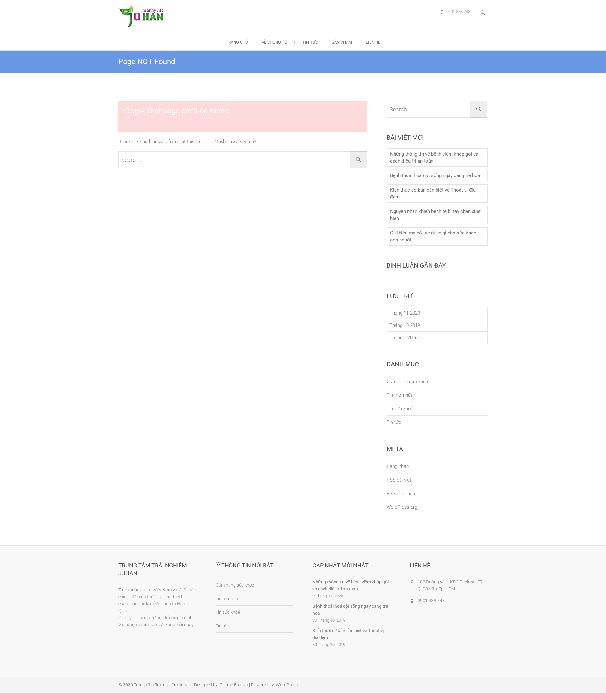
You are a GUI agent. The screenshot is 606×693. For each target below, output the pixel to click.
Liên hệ (373, 42)
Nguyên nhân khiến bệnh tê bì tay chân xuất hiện (435, 215)
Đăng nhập (398, 466)
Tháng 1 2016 (403, 338)
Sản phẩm (342, 42)
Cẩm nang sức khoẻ (407, 381)
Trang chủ (237, 42)
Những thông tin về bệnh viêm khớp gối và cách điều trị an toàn (434, 157)
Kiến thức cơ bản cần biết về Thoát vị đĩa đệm (433, 193)
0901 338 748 (458, 11)
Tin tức (310, 42)
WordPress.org (402, 507)
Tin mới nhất (399, 395)
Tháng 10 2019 (404, 325)
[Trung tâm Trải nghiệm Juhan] (143, 16)
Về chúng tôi (275, 42)
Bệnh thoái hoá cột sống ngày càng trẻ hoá (435, 175)
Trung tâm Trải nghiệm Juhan (162, 684)
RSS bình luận (401, 493)
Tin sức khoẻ (400, 409)
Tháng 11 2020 (404, 313)
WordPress (287, 684)
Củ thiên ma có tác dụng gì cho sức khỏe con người (433, 236)
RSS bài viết (399, 480)
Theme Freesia (234, 684)
